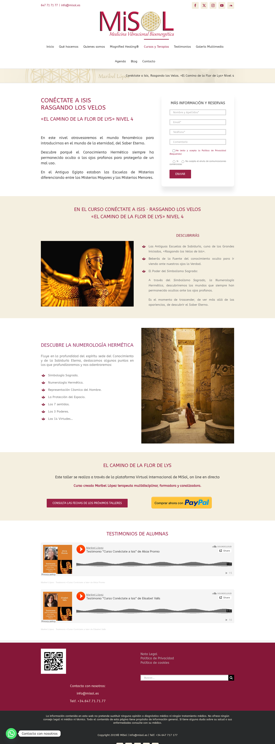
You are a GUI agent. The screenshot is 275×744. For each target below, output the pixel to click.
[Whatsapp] (11, 733)
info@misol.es (70, 5)
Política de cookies (155, 663)
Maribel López (47, 582)
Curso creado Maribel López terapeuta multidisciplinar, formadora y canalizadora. (137, 486)
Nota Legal (149, 654)
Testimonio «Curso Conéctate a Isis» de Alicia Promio (80, 582)
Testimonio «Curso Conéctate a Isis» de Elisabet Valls (81, 629)
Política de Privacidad (157, 658)
